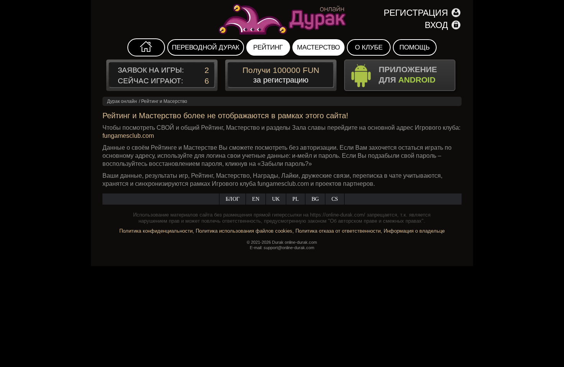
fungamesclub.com (128, 135)
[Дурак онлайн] (282, 19)
